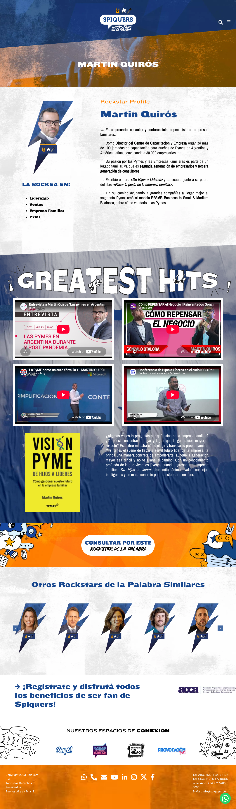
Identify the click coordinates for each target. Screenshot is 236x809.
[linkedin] (124, 777)
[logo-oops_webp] (64, 742)
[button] (15, 628)
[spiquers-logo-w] (118, 9)
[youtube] (114, 777)
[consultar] (118, 536)
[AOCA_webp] (207, 687)
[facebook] (153, 777)
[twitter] (143, 777)
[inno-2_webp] (136, 742)
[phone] (94, 777)
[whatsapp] (84, 777)
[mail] (104, 777)
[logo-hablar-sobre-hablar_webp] (100, 742)
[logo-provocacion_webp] (172, 742)
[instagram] (134, 777)
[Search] (219, 22)
